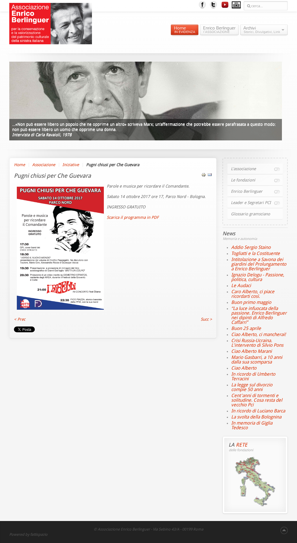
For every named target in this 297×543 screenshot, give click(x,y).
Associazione (43, 164)
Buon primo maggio (251, 302)
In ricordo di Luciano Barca (258, 411)
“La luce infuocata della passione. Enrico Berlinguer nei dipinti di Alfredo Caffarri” (259, 315)
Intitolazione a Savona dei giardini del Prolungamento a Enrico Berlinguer (258, 264)
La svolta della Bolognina (256, 417)
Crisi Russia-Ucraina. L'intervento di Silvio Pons (257, 343)
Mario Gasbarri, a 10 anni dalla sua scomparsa (256, 360)
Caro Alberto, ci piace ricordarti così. (252, 294)
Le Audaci (241, 285)
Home (19, 164)
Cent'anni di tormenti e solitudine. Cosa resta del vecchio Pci (256, 400)
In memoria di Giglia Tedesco (251, 425)
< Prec (19, 319)
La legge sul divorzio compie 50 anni (251, 387)
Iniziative (70, 164)
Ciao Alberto (243, 368)
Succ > (206, 319)
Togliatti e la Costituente (255, 253)
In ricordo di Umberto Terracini (253, 376)
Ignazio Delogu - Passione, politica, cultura (257, 277)
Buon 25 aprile (246, 328)
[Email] (209, 175)
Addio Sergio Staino (251, 247)
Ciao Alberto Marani (251, 351)
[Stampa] (203, 175)
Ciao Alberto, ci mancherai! (258, 334)
